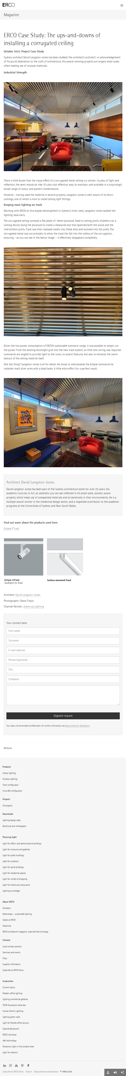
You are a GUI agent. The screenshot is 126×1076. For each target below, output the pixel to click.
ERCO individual (9, 1034)
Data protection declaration (77, 725)
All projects (7, 805)
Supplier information (12, 964)
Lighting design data (12, 820)
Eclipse (7, 528)
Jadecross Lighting (33, 606)
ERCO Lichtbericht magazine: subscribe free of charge (25, 931)
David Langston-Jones (27, 595)
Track (16, 528)
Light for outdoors (11, 861)
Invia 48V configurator (12, 790)
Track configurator (11, 785)
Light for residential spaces (14, 873)
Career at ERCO (9, 920)
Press (5, 958)
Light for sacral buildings (13, 867)
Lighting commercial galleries (15, 999)
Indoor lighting (9, 773)
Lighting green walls (11, 1017)
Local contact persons (12, 946)
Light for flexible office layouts (16, 1022)
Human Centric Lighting (13, 1011)
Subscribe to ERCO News (13, 970)
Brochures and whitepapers (14, 826)
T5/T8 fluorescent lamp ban (14, 1005)
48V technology (10, 1040)
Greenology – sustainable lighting (17, 914)
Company (7, 908)
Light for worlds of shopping (15, 879)
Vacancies (7, 925)
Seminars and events (11, 952)
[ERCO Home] (9, 5)
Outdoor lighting (10, 779)
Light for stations (10, 1052)
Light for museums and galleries (16, 849)
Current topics (9, 987)
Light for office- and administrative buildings (22, 843)
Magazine (11, 14)
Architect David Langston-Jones (30, 482)
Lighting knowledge (11, 890)
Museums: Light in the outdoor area (18, 1046)
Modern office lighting (12, 993)
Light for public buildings (13, 855)
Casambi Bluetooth (11, 1028)
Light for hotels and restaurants (16, 885)
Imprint (29, 1071)
